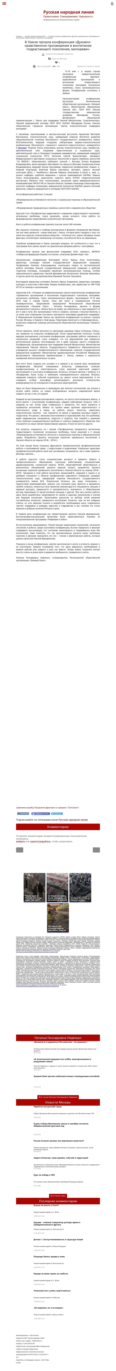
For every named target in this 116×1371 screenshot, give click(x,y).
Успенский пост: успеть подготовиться (52, 1291)
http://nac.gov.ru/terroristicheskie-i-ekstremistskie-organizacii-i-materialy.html (37, 952)
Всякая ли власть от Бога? (46, 1205)
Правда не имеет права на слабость (51, 1274)
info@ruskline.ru (37, 1341)
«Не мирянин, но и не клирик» (48, 1308)
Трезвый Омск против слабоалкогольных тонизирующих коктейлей (66, 1076)
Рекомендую (24, 813)
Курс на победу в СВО (44, 1175)
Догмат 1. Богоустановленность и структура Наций (58, 1240)
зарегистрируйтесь (40, 841)
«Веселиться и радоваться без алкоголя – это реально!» (60, 1042)
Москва (22, 148)
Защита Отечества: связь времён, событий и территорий (61, 1158)
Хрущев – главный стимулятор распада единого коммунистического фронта (57, 1224)
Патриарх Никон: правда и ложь (49, 1257)
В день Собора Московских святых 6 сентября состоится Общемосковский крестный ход (61, 1125)
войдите (20, 841)
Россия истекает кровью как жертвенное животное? (59, 1141)
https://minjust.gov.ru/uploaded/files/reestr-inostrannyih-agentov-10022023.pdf (37, 986)
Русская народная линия (73, 819)
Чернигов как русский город (48, 1107)
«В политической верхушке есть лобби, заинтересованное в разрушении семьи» (62, 1060)
